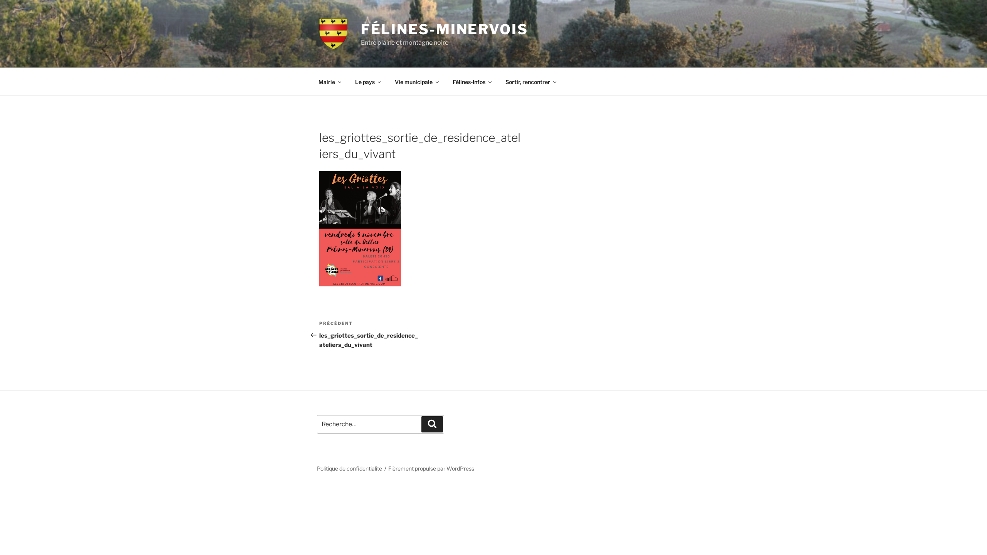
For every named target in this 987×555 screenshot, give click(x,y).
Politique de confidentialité (349, 468)
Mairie (326, 82)
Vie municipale (414, 82)
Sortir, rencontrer (527, 82)
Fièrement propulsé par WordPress (431, 468)
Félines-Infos (469, 82)
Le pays (365, 82)
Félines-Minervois (444, 29)
